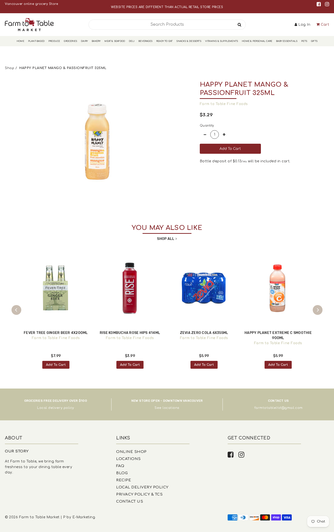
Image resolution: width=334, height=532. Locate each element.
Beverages (145, 41)
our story (17, 451)
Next (318, 310)
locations (171, 408)
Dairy (84, 41)
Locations (128, 459)
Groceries (70, 41)
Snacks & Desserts (188, 41)
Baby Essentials (286, 41)
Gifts (314, 41)
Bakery (96, 41)
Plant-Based (36, 41)
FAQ (120, 466)
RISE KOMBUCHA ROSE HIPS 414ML (130, 333)
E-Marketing (83, 517)
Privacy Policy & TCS (139, 494)
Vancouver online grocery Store (31, 4)
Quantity (207, 125)
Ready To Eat (164, 41)
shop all (165, 239)
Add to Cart (56, 364)
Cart (325, 24)
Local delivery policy (55, 408)
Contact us (129, 501)
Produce (54, 41)
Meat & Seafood (114, 41)
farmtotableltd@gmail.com (278, 408)
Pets (304, 41)
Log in (304, 24)
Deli (131, 41)
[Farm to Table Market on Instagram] (327, 4)
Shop (9, 68)
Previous (16, 310)
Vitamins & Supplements (221, 41)
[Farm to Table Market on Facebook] (320, 4)
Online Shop (131, 452)
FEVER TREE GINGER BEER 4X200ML (56, 333)
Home (20, 41)
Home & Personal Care (257, 41)
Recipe (123, 480)
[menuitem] (20, 41)
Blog (122, 473)
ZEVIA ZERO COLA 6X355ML (204, 333)
